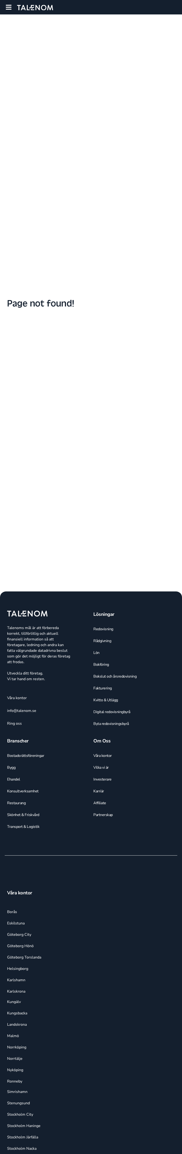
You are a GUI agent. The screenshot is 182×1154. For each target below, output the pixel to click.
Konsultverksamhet (23, 791)
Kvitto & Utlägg (105, 700)
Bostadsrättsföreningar (25, 755)
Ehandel (13, 779)
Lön (96, 652)
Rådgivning (102, 641)
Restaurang (16, 803)
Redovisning (103, 629)
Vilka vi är (101, 767)
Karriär (98, 791)
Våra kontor (102, 755)
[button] (9, 7)
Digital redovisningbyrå (111, 712)
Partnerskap (103, 814)
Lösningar (103, 614)
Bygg (11, 767)
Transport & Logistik (23, 826)
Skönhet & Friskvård (23, 814)
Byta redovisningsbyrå (111, 723)
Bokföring (101, 664)
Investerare (102, 779)
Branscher (18, 741)
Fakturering (102, 688)
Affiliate (99, 803)
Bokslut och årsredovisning (114, 676)
